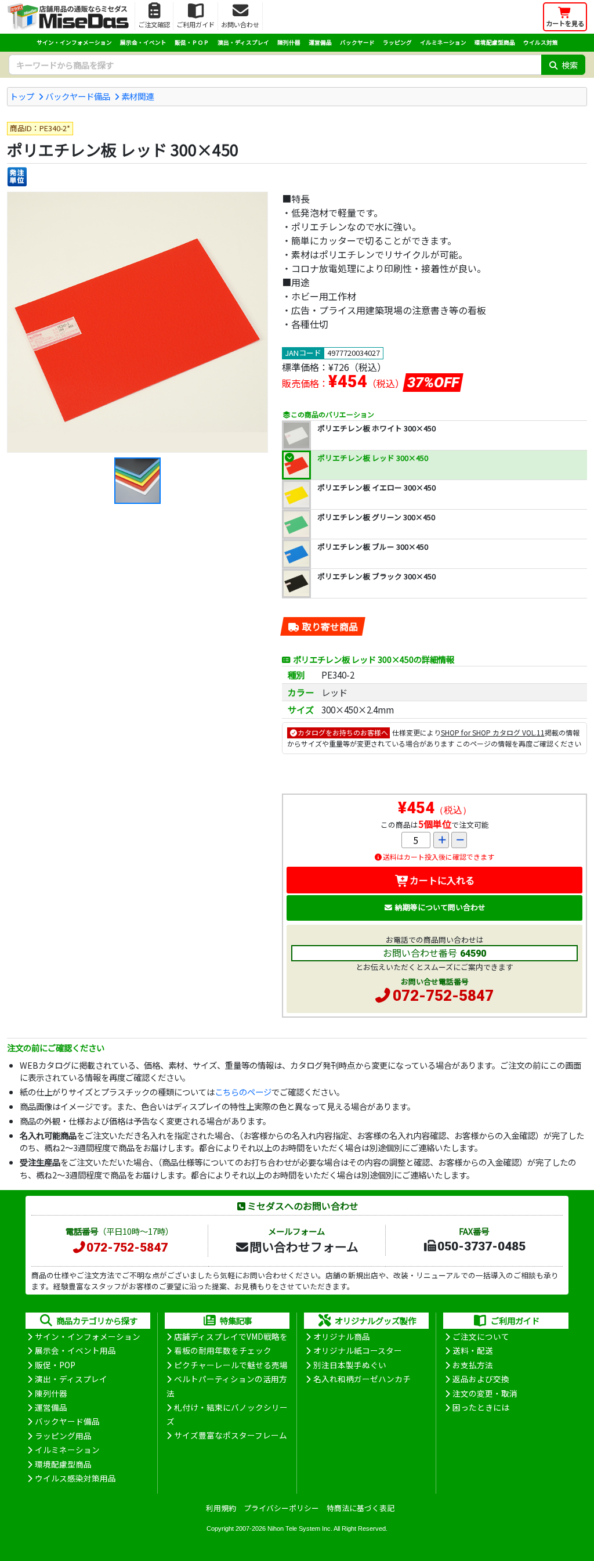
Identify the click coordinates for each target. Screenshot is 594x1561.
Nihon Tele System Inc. (299, 1528)
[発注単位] (17, 177)
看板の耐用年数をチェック (222, 1350)
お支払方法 (472, 1365)
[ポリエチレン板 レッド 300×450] (137, 322)
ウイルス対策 (540, 42)
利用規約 (221, 1507)
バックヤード (357, 42)
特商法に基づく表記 (360, 1507)
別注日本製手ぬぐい (349, 1365)
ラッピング (397, 42)
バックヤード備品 (77, 96)
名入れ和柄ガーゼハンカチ (362, 1379)
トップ (22, 96)
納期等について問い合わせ (440, 907)
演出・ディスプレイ (243, 42)
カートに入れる (442, 880)
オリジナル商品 (341, 1336)
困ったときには (480, 1407)
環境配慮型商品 (495, 42)
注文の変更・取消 (484, 1393)
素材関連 (137, 96)
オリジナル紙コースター (357, 1350)
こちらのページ (243, 1092)
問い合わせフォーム (303, 1246)
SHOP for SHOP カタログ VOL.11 (493, 732)
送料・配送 (472, 1350)
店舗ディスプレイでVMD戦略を (231, 1336)
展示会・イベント (143, 42)
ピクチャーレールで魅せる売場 (231, 1365)
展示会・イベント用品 (75, 1350)
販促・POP (55, 1365)
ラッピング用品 (63, 1435)
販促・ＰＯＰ (192, 42)
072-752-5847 (443, 995)
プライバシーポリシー (281, 1507)
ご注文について (480, 1336)
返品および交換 (480, 1379)
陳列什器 (288, 42)
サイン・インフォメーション (74, 42)
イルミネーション (443, 42)
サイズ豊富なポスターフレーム (230, 1435)
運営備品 (320, 42)
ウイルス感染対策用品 (75, 1478)
